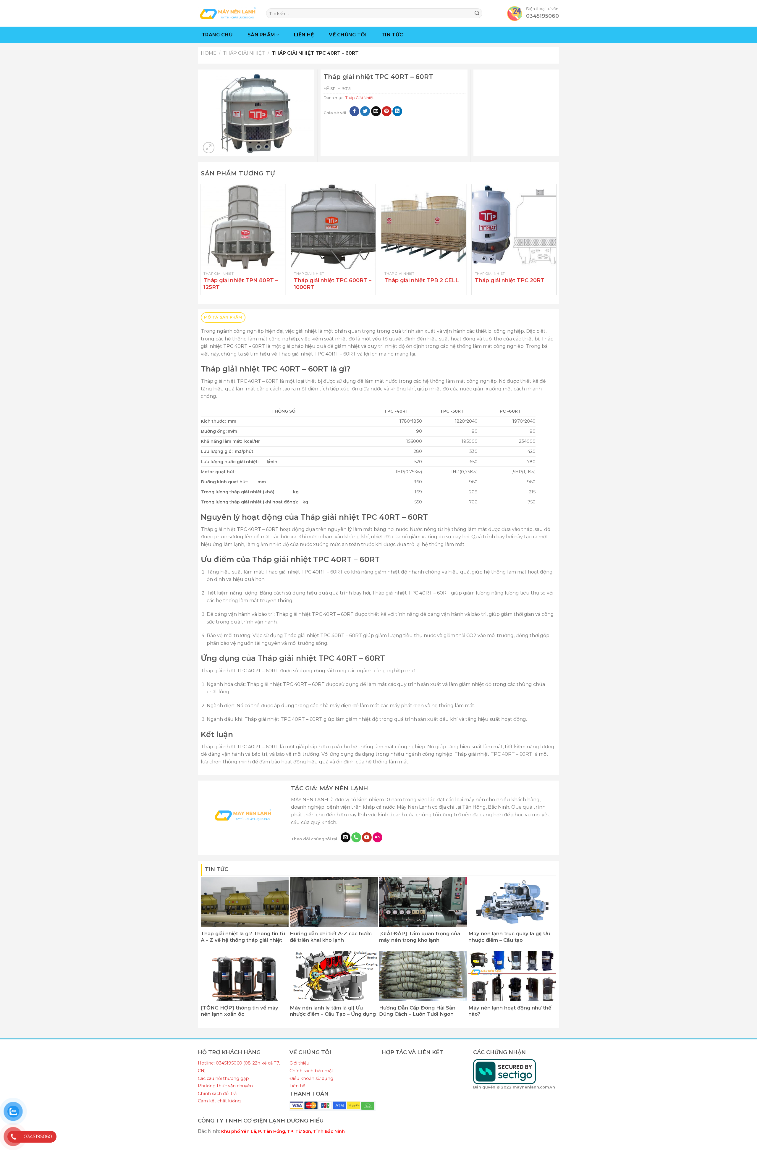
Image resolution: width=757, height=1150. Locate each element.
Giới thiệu (299, 1063)
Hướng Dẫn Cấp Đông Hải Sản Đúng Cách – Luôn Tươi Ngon (417, 1011)
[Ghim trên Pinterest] (387, 111)
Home (208, 53)
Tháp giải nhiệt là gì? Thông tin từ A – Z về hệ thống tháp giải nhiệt (243, 937)
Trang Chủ (217, 35)
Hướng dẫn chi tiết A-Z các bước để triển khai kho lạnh (331, 937)
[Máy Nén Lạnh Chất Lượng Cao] (227, 13)
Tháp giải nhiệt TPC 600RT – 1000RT (332, 283)
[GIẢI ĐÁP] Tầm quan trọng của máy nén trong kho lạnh (419, 937)
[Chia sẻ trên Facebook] (354, 111)
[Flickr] (377, 837)
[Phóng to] (208, 148)
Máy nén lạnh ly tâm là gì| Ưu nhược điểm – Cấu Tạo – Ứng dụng (333, 1011)
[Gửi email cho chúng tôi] (345, 837)
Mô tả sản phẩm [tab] (223, 317)
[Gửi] (477, 13)
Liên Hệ (304, 35)
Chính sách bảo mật (311, 1070)
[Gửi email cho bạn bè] (376, 111)
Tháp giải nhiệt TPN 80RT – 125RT (240, 283)
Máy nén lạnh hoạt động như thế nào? (509, 1011)
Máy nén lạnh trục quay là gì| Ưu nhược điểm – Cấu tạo (509, 937)
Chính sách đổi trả (217, 1093)
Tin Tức (392, 35)
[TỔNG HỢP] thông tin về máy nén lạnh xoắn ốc (239, 1011)
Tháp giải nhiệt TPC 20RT (509, 280)
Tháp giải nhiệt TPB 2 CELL (421, 280)
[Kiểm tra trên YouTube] (367, 837)
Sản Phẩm (261, 35)
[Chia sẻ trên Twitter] (365, 111)
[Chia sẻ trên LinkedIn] (397, 111)
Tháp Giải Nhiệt (244, 53)
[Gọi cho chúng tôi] (356, 837)
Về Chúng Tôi (348, 35)
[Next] (555, 242)
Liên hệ (297, 1085)
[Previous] (201, 242)
